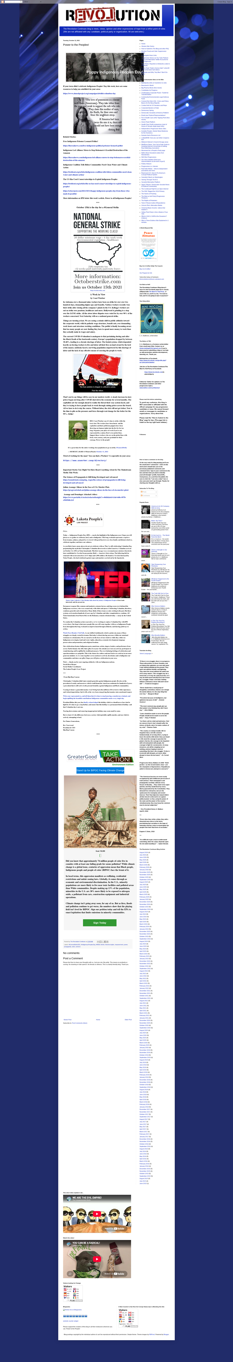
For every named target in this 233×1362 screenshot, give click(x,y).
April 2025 (143, 892)
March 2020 (143, 1043)
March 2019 (143, 1072)
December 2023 (145, 931)
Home (98, 1020)
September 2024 (145, 909)
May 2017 (143, 1127)
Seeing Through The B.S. (149, 180)
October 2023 (144, 936)
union (73, 946)
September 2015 (145, 1176)
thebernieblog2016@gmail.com (150, 348)
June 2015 (143, 1183)
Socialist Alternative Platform (150, 182)
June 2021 (143, 1006)
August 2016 (144, 1149)
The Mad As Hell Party (156, 291)
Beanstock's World (147, 85)
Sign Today (99, 922)
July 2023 (143, 944)
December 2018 (145, 1080)
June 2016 (143, 1154)
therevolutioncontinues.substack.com (152, 279)
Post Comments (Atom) (79, 1023)
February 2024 (144, 926)
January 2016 (144, 1166)
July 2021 (143, 1003)
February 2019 (144, 1075)
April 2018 (143, 1099)
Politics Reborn (146, 164)
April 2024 (143, 922)
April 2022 (143, 981)
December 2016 (145, 1139)
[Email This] (98, 941)
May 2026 (143, 860)
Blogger (166, 1334)
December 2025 (145, 872)
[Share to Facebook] (105, 941)
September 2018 (145, 1087)
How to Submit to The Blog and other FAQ (155, 49)
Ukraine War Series (147, 46)
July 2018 (143, 1092)
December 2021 (145, 991)
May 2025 (143, 889)
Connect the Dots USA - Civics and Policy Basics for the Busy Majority (155, 102)
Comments (146, 496)
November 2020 (145, 1023)
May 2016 (143, 1156)
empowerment (119, 944)
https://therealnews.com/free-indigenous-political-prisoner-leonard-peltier (93, 145)
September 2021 (145, 998)
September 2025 (145, 879)
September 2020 (145, 1028)
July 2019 (143, 1062)
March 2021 (143, 1013)
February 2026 (144, 867)
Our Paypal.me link (146, 273)
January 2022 (144, 988)
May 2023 (143, 949)
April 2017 (143, 1129)
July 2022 (143, 973)
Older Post (128, 1020)
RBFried (152, 1334)
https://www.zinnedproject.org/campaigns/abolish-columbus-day (89, 93)
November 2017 (145, 1112)
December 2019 (145, 1050)
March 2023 (143, 954)
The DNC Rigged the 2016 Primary (152, 191)
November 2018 (145, 1082)
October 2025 (144, 877)
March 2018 (143, 1102)
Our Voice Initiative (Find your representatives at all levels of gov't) (153, 160)
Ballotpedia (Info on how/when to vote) (154, 83)
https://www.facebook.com (153, 372)
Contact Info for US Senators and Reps (154, 105)
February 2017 (144, 1134)
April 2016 (143, 1159)
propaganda (67, 946)
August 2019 (144, 1060)
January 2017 (144, 1136)
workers (78, 946)
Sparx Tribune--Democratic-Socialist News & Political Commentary (155, 185)
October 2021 (144, 996)
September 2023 (145, 939)
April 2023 (143, 951)
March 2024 (143, 924)
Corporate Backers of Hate (150, 108)
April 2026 (143, 862)
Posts (144, 492)
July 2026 (143, 855)
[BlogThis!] (100, 941)
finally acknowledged (91, 702)
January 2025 (144, 899)
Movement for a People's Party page (153, 150)
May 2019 (143, 1067)
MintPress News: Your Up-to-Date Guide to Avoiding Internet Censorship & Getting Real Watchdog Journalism (155, 146)
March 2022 (143, 983)
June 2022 (143, 976)
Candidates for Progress (149, 90)
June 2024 (143, 917)
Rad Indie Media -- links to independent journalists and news (154, 169)
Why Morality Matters (158, 635)
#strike (103, 944)
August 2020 (144, 1030)
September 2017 (145, 1117)
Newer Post (67, 1020)
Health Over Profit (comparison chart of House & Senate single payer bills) (154, 125)
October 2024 (144, 907)
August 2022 (144, 971)
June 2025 (143, 887)
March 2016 (143, 1161)
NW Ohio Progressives (148, 157)
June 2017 (143, 1124)
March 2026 (143, 865)
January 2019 (144, 1077)
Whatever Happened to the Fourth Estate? (160, 579)
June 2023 (143, 946)
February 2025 (144, 897)
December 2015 (145, 1169)
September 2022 (145, 968)
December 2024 (145, 902)
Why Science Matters (158, 606)
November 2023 (145, 934)
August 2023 (144, 941)
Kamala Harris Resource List (150, 135)
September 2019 (145, 1057)
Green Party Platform (148, 122)
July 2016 (143, 1151)
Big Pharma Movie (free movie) (151, 88)
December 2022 (145, 961)
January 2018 (144, 1107)
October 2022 (144, 966)
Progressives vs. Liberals (149, 166)
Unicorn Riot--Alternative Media (151, 205)
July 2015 (143, 1181)
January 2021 (144, 1018)
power (126, 944)
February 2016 (144, 1164)
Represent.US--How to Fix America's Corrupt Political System (153, 174)
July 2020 (143, 1033)
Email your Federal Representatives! (153, 115)
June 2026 (143, 857)
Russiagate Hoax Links (149, 55)
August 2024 (144, 912)
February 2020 (144, 1045)
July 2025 (143, 884)
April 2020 (143, 1040)
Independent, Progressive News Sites (153, 129)
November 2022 (145, 963)
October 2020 (144, 1025)
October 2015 (144, 1173)
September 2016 (145, 1146)
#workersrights (109, 944)
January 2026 (144, 870)
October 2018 (144, 1085)
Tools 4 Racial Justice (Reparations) (153, 203)
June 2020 (143, 1035)
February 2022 (144, 986)
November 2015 (145, 1171)
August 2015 (144, 1178)
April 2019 (143, 1070)
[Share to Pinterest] (107, 941)
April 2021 (143, 1010)
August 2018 (144, 1089)
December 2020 (145, 1020)
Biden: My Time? (156, 521)
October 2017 (144, 1114)
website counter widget (70, 1321)
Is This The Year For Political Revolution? (158, 621)
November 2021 (145, 993)
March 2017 (143, 1132)
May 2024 (143, 919)
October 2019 (144, 1055)
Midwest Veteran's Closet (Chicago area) (154, 142)
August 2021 (144, 1001)
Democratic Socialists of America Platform (155, 113)
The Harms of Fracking (148, 194)
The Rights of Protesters (149, 200)
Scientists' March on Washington (152, 177)
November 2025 (145, 875)
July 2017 (143, 1122)
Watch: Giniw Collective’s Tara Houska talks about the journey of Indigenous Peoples (91, 600)
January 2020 (144, 1047)
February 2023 (144, 956)
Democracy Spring (147, 110)
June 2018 (143, 1094)
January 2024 (144, 929)
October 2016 (144, 1144)
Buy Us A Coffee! (145, 269)
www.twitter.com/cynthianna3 (150, 388)
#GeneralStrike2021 (74, 944)
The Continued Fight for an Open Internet (154, 189)
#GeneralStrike (121, 447)
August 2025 (144, 882)
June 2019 (143, 1065)
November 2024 (145, 904)
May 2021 (143, 1008)
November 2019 (145, 1052)
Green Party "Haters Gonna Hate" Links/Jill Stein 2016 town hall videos (155, 69)
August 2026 (144, 852)
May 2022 (143, 978)
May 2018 (143, 1097)
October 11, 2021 (102, 451)
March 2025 (143, 894)
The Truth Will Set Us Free (160, 593)
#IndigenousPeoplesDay (88, 944)
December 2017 (145, 1109)
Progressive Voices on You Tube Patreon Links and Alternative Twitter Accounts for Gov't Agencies (154, 59)
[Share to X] (103, 941)
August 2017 (144, 1119)
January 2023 (144, 958)
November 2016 (145, 1141)
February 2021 (144, 1015)
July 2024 (143, 914)
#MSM (98, 944)
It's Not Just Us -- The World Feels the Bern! (160, 536)
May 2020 (143, 1038)
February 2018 (144, 1104)
